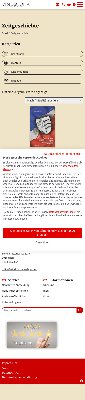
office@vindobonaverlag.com (19, 269)
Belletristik (17, 54)
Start (5, 33)
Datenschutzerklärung (61, 212)
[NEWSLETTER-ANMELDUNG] (57, 4)
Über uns (48, 285)
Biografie (16, 63)
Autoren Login (10, 302)
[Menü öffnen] (80, 4)
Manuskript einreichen (15, 290)
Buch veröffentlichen (14, 296)
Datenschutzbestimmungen (61, 154)
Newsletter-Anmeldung (15, 285)
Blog (46, 290)
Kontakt (48, 296)
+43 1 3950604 (10, 262)
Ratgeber (16, 80)
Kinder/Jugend (19, 71)
